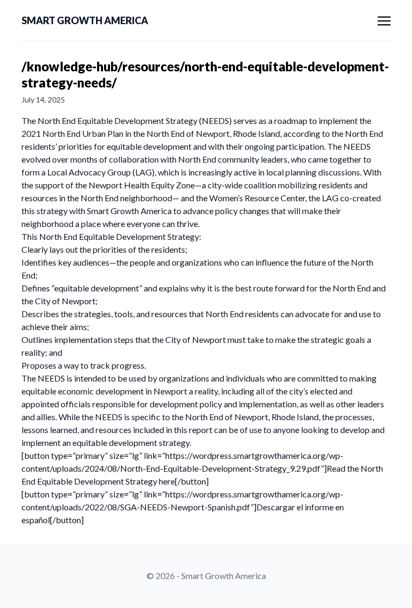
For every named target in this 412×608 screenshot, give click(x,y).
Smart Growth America (84, 20)
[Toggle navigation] (384, 19)
